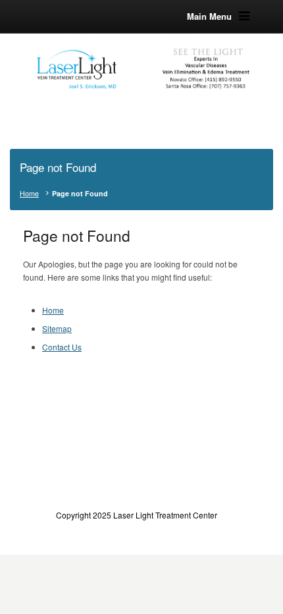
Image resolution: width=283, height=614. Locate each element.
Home (29, 193)
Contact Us (62, 346)
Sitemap (57, 328)
